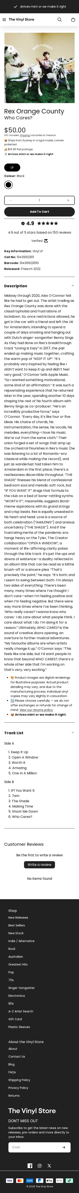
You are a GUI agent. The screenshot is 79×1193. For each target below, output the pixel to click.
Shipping (25, 135)
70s (11, 980)
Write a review (39, 864)
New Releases (18, 917)
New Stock (16, 933)
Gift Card (15, 1019)
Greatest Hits (18, 964)
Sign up (63, 1147)
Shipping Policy (19, 1080)
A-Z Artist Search (20, 1011)
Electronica (16, 996)
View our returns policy (36, 710)
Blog (11, 1064)
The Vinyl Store (44, 1186)
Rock (11, 949)
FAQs (12, 1072)
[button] (4, 19)
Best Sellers (16, 925)
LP (12, 167)
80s (11, 1003)
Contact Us (16, 1056)
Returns (14, 1096)
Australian (15, 957)
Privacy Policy (18, 1088)
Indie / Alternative (21, 941)
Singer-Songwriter (21, 988)
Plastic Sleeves (19, 1027)
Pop (11, 972)
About (12, 1049)
